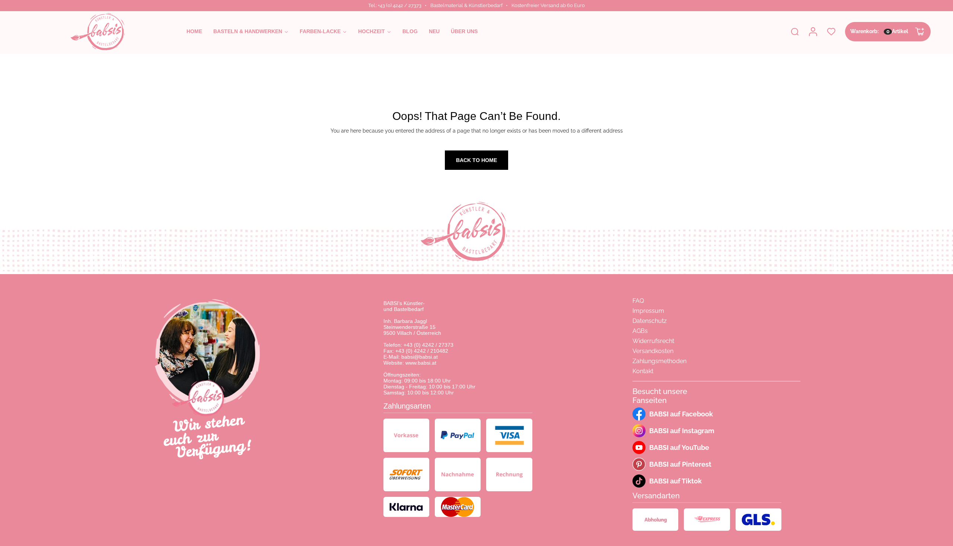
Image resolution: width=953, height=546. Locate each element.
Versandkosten (652, 351)
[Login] (813, 31)
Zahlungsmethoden (659, 361)
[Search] (794, 31)
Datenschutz (649, 320)
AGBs (640, 330)
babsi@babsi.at (419, 357)
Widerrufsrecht (653, 341)
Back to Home (476, 160)
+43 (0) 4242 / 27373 (428, 345)
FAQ (638, 300)
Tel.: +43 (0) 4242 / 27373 (394, 5)
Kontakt (642, 371)
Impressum (648, 310)
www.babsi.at (420, 363)
